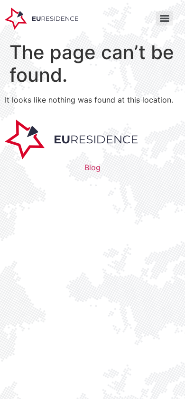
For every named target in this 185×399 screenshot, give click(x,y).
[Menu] (164, 18)
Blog (92, 167)
